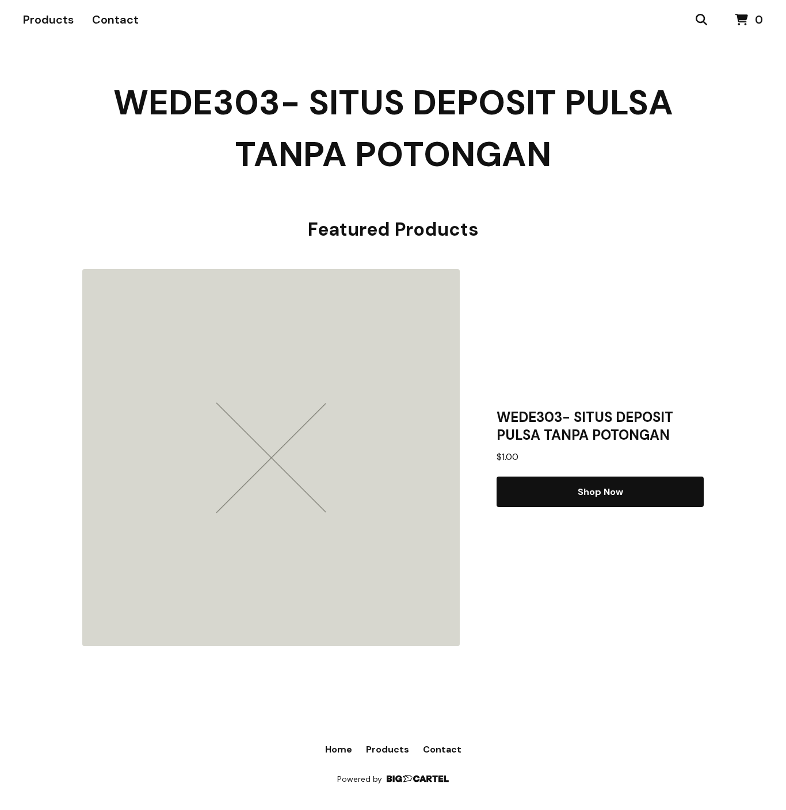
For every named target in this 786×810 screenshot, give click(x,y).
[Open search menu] (701, 20)
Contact (115, 19)
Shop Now (600, 492)
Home (338, 749)
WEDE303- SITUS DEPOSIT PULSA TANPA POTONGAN (393, 128)
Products (48, 19)
